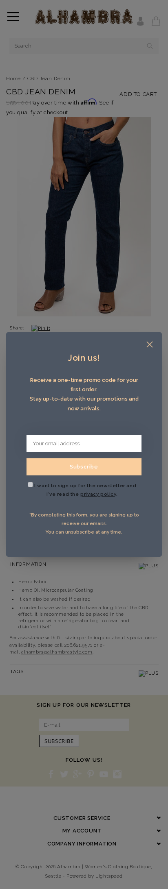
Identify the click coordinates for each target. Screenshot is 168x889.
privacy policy (98, 494)
